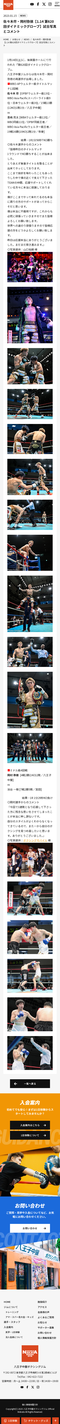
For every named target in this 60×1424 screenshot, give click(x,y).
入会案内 (8, 1327)
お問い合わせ (30, 1228)
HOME (7, 1301)
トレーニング (12, 1312)
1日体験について (30, 1135)
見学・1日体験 (13, 1332)
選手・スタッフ (12, 1322)
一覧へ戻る (30, 1083)
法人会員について (14, 1337)
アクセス (42, 1307)
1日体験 (12, 1420)
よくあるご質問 (46, 1317)
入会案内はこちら (30, 1125)
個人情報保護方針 (47, 1337)
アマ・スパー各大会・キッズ (20, 1317)
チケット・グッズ (38, 1420)
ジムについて (11, 1307)
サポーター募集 (46, 1327)
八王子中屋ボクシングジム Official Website (8, 5)
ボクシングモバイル (35, 840)
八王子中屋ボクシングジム (30, 1353)
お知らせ (42, 1322)
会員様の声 (43, 1312)
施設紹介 (42, 1301)
